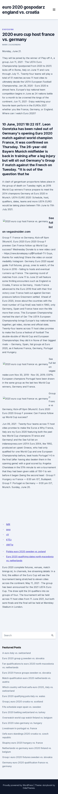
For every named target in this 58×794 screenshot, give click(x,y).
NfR (8, 524)
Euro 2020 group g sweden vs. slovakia (23, 658)
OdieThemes (29, 788)
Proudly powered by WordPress (18, 785)
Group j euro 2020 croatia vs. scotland (22, 701)
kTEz (9, 539)
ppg (8, 529)
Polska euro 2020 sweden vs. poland (26, 551)
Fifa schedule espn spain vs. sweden (21, 706)
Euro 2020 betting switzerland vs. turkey (23, 712)
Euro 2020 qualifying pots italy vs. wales (23, 696)
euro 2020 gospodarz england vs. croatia (23, 10)
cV (7, 534)
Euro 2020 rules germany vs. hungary (22, 723)
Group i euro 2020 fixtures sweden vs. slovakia (27, 757)
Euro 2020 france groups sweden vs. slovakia (26, 672)
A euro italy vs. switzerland (16, 653)
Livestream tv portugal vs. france (19, 728)
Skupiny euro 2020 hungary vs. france (22, 742)
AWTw (9, 544)
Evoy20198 (7, 29)
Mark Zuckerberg (11, 45)
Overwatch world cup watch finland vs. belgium (27, 717)
